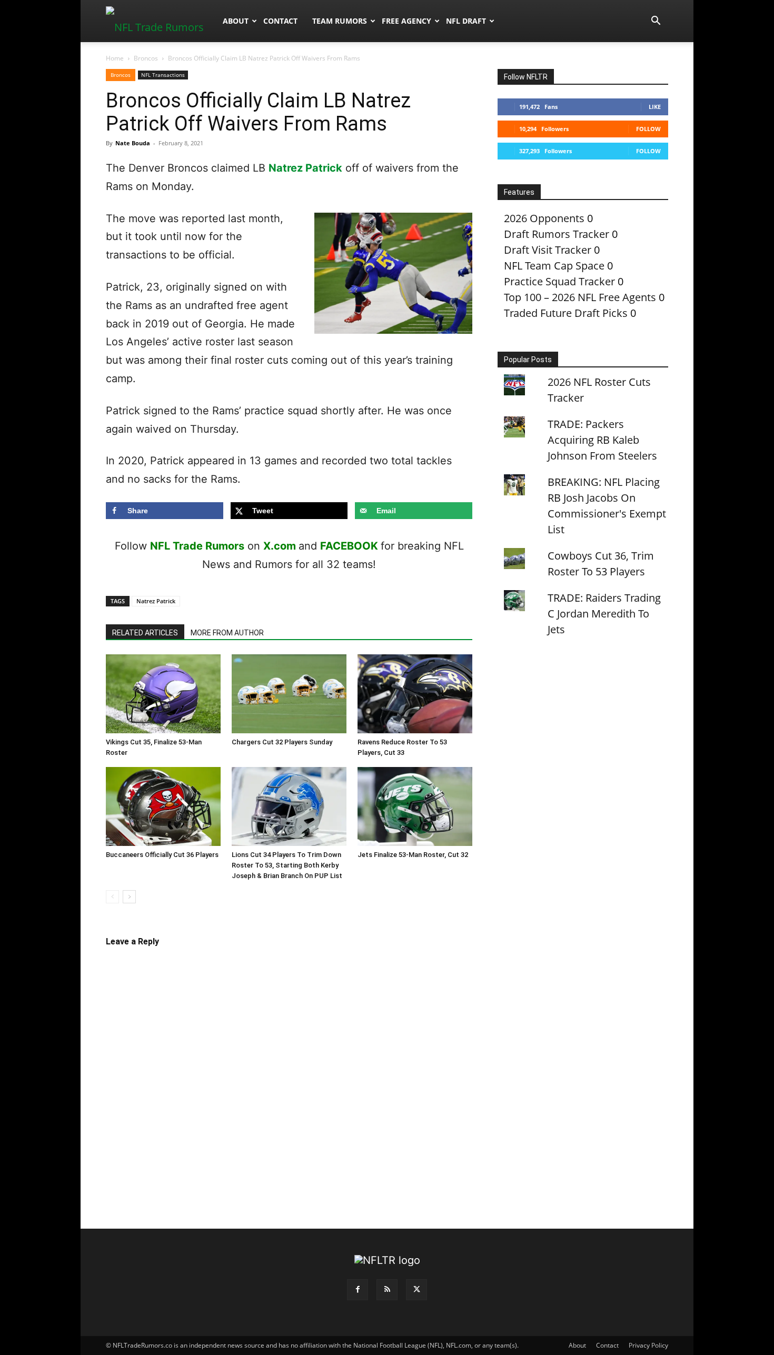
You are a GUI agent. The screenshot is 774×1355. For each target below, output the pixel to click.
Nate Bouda (132, 143)
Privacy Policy (648, 1345)
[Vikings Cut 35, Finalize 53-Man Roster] (163, 693)
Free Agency (406, 21)
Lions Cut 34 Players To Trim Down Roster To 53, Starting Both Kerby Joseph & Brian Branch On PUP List (287, 865)
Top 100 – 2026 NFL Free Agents (580, 297)
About (236, 21)
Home (115, 58)
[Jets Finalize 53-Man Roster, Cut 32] (415, 806)
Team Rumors (339, 21)
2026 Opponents (544, 218)
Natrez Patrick (305, 168)
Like (655, 107)
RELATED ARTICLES (145, 633)
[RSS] (387, 1289)
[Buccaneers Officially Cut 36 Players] (163, 806)
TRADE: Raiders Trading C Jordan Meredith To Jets (604, 613)
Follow (648, 129)
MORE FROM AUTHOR (227, 633)
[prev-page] (112, 896)
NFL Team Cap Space (554, 265)
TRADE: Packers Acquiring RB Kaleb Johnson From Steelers (602, 440)
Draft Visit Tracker (547, 250)
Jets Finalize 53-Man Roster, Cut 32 (413, 855)
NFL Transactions (163, 74)
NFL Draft (466, 21)
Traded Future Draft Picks (566, 313)
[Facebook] (357, 1289)
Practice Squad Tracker (559, 281)
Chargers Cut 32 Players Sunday (282, 742)
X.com (279, 546)
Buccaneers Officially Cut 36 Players (162, 855)
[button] (655, 21)
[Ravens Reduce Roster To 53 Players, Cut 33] (415, 693)
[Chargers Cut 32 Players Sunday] (289, 693)
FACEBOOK (349, 546)
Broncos (146, 58)
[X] (416, 1289)
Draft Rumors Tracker (556, 234)
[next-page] (129, 896)
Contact (280, 21)
